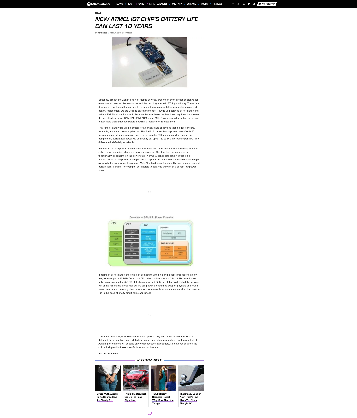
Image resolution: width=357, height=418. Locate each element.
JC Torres (102, 33)
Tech (130, 4)
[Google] (244, 4)
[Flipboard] (249, 4)
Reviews (217, 4)
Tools (204, 4)
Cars (141, 4)
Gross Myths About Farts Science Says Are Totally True (107, 397)
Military (177, 4)
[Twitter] (238, 4)
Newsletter (269, 4)
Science (191, 4)
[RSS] (254, 4)
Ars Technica (110, 353)
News (119, 4)
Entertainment (158, 4)
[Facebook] (233, 4)
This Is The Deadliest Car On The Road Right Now (135, 397)
